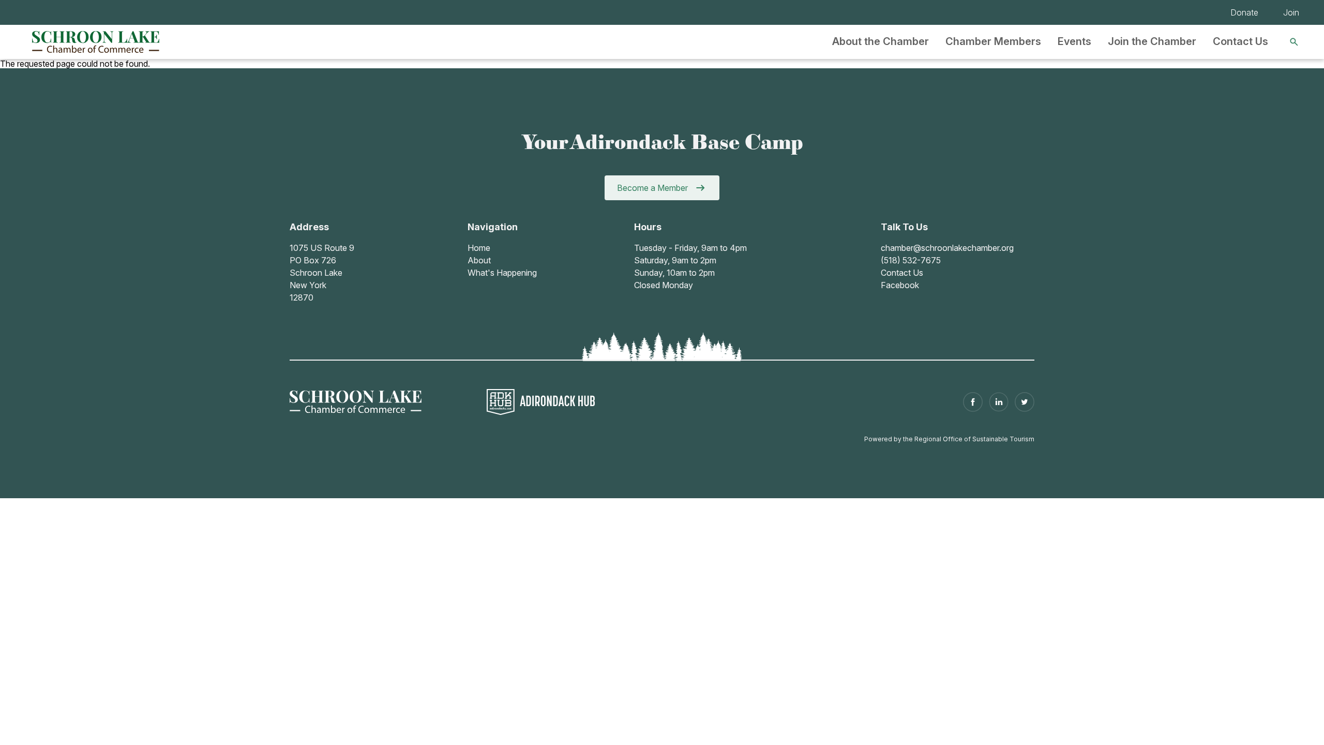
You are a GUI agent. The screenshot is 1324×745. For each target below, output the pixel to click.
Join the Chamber (1152, 41)
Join (1291, 12)
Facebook (900, 285)
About (479, 260)
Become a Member (652, 188)
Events (1074, 41)
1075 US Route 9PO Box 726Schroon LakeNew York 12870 (322, 273)
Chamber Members (993, 41)
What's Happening (502, 272)
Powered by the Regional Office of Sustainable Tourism (949, 439)
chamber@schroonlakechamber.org (947, 248)
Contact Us (1240, 41)
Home (479, 248)
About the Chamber (880, 41)
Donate (1244, 12)
